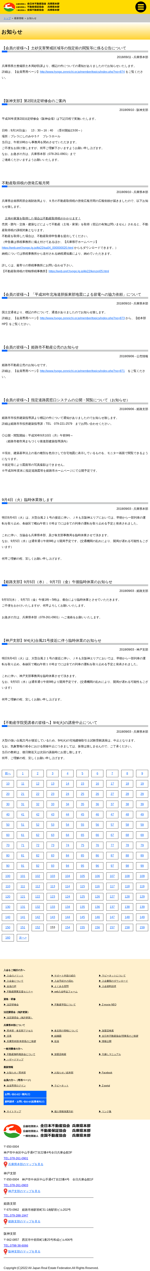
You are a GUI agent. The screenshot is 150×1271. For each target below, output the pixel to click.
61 (22, 835)
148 (127, 917)
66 (97, 835)
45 (82, 814)
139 (142, 906)
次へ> (23, 937)
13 (52, 783)
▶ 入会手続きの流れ (62, 981)
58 (127, 824)
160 (7, 937)
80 (8, 855)
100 (7, 876)
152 (37, 927)
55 (82, 824)
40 (8, 814)
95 (82, 865)
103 (52, 876)
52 (37, 824)
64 (67, 835)
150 (7, 927)
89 (142, 855)
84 (67, 855)
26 (97, 794)
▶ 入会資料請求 (107, 986)
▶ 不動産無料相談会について (19, 1054)
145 (82, 917)
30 (8, 804)
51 (22, 824)
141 (22, 917)
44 (67, 814)
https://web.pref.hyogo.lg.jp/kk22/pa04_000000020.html (37, 247)
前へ (8, 773)
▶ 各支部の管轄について (64, 1030)
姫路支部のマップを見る (24, 1221)
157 (112, 927)
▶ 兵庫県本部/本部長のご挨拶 (20, 1041)
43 (52, 814)
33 (52, 804)
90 (8, 865)
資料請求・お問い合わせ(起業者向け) (24, 1101)
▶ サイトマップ (12, 1111)
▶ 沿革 (8, 1036)
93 (52, 865)
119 (142, 886)
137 (112, 906)
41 (22, 814)
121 (22, 896)
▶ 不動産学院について (63, 1004)
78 (127, 845)
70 (8, 845)
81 (22, 855)
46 (97, 814)
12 (37, 783)
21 (22, 794)
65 (82, 835)
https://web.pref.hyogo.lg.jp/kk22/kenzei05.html (79, 271)
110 (7, 886)
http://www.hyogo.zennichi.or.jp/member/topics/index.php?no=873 (82, 318)
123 (52, 896)
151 (22, 927)
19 (142, 783)
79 (142, 845)
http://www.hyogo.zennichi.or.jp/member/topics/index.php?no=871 (82, 370)
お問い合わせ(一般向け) (17, 1094)
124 (67, 896)
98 (127, 865)
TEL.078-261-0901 (16, 1158)
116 (97, 886)
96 (97, 865)
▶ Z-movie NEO (107, 1004)
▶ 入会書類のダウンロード (113, 981)
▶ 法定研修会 (11, 1004)
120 (7, 896)
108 (127, 876)
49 (142, 814)
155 (82, 927)
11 (22, 783)
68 (127, 835)
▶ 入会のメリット (13, 975)
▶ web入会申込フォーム (64, 991)
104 (67, 876)
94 (67, 865)
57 (112, 824)
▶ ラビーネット (60, 1085)
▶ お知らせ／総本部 (62, 1072)
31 (22, 804)
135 (82, 906)
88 (127, 855)
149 (142, 917)
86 (97, 855)
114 (67, 886)
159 (142, 927)
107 (112, 876)
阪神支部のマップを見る (24, 1251)
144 (67, 917)
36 (97, 804)
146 (97, 917)
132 (37, 906)
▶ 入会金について (13, 981)
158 (127, 927)
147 (112, 917)
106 (97, 876)
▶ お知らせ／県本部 (15, 1072)
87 (112, 855)
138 (127, 906)
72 (37, 845)
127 (112, 896)
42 (37, 814)
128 (127, 896)
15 (82, 783)
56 (97, 824)
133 (52, 906)
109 (142, 876)
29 (142, 794)
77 (112, 845)
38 (127, 804)
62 (37, 835)
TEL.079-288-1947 (16, 1215)
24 (67, 794)
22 (37, 794)
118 (127, 886)
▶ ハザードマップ (13, 1059)
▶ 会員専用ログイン (15, 1085)
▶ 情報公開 (105, 1041)
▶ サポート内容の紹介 (63, 975)
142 (37, 917)
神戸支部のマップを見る (24, 1191)
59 (142, 824)
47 (112, 814)
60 (8, 835)
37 (112, 804)
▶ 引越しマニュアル (110, 1054)
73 (52, 845)
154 (67, 927)
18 (127, 783)
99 (142, 865)
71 (22, 845)
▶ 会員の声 (10, 986)
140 (7, 917)
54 (67, 824)
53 (52, 824)
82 (37, 855)
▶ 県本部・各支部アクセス (18, 1030)
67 (112, 835)
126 (97, 896)
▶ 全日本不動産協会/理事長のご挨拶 (118, 1036)
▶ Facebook (105, 1072)
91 (22, 865)
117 (112, 886)
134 (67, 906)
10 (8, 783)
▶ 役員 (55, 1041)
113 (52, 886)
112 (37, 886)
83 (52, 855)
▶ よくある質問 (60, 986)
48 (127, 814)
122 (37, 896)
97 (112, 865)
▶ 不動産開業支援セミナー (18, 991)
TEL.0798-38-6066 (16, 1245)
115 (82, 886)
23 (52, 794)
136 (97, 906)
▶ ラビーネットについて (112, 975)
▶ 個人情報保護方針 (62, 1111)
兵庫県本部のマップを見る (25, 1164)
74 (67, 845)
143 (52, 917)
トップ (7, 18)
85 (82, 855)
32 (37, 804)
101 (22, 876)
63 (52, 835)
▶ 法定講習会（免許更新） (18, 1017)
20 (8, 794)
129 (142, 896)
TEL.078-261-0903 (16, 1185)
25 (82, 794)
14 (67, 783)
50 (8, 824)
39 (142, 804)
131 (22, 906)
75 (82, 845)
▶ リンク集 (105, 1111)
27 (112, 794)
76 (97, 845)
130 (7, 906)
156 (97, 927)
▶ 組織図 (56, 1036)
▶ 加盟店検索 (106, 1030)
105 (82, 876)
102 (37, 876)
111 (22, 886)
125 (82, 896)
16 (97, 783)
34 (67, 804)
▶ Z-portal (104, 1085)
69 (142, 835)
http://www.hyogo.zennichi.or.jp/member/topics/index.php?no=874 (82, 71)
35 (82, 804)
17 (112, 783)
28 (127, 794)
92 (37, 865)
